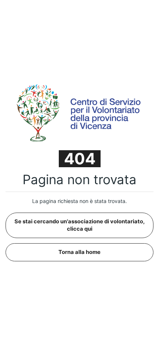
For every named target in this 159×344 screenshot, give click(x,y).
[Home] (79, 112)
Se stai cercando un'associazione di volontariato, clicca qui (79, 225)
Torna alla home (79, 252)
